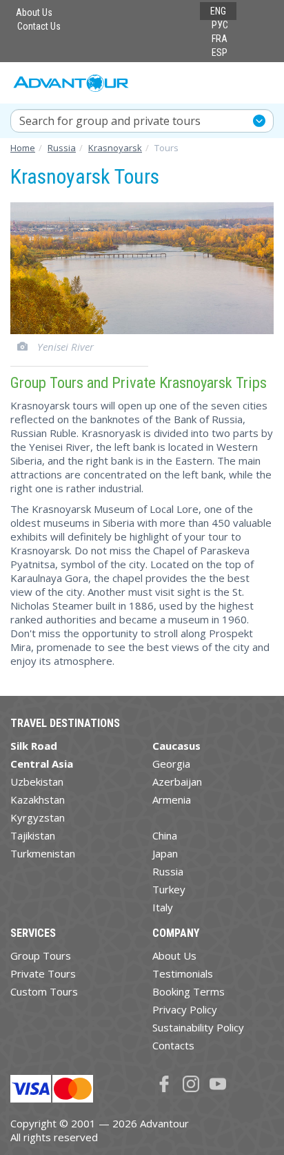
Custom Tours (44, 991)
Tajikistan (32, 835)
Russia (167, 871)
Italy (162, 907)
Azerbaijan (177, 781)
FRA (219, 38)
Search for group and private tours (110, 120)
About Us (34, 12)
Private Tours (43, 973)
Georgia (171, 763)
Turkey (168, 889)
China (164, 835)
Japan (165, 853)
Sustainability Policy (198, 1027)
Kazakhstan (37, 799)
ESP (219, 52)
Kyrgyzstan (37, 817)
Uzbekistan (36, 781)
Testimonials (182, 973)
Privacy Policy (184, 1009)
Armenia (171, 799)
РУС (220, 24)
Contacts (173, 1045)
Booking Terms (188, 991)
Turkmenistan (42, 853)
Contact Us (39, 26)
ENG (218, 11)
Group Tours (40, 955)
